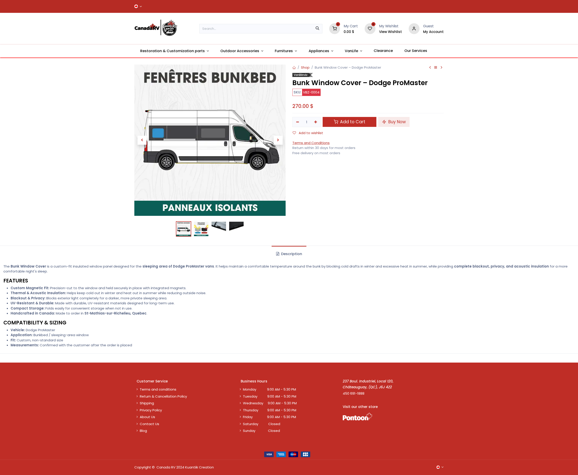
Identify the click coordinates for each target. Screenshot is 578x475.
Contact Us (149, 423)
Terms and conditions (158, 389)
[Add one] (316, 122)
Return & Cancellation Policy (163, 396)
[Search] (317, 28)
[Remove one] (297, 122)
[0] (334, 28)
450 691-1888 (353, 393)
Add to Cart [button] (352, 122)
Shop (305, 67)
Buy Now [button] (396, 122)
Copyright (142, 467)
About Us (147, 416)
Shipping (147, 403)
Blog (143, 430)
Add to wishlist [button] (310, 132)
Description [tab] (291, 253)
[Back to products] (435, 67)
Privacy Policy (151, 410)
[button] (141, 140)
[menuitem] (174, 50)
